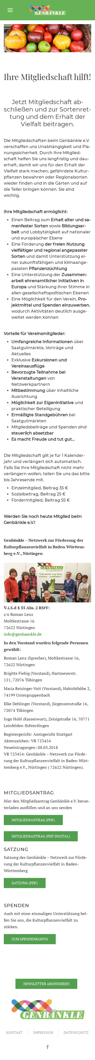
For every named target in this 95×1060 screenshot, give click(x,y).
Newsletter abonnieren (46, 983)
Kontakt (14, 1032)
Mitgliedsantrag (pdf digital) (41, 836)
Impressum (43, 1032)
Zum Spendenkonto (30, 939)
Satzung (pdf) (25, 882)
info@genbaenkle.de (23, 634)
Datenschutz (76, 1032)
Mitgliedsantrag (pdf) (33, 819)
